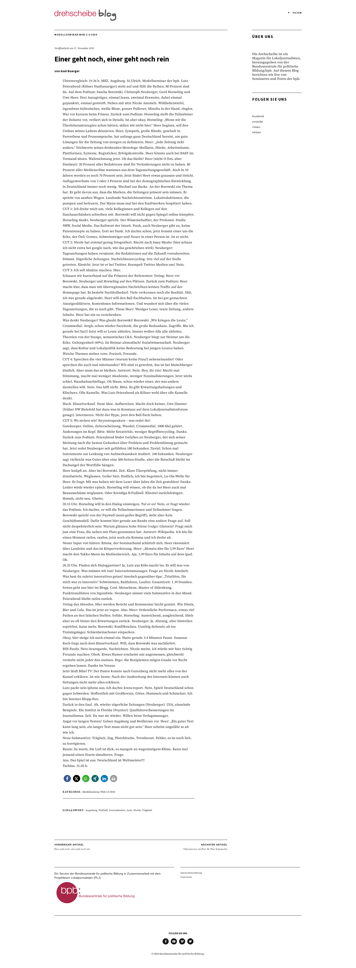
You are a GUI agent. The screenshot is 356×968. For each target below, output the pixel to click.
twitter (256, 132)
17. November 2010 (84, 48)
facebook (258, 116)
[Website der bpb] (95, 904)
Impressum (186, 877)
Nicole (137, 810)
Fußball (103, 810)
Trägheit (147, 810)
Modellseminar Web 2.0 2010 (75, 35)
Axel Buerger (70, 71)
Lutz (129, 810)
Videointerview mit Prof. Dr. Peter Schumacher (205, 846)
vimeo (256, 127)
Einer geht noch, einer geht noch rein (72, 846)
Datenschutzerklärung (191, 872)
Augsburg (91, 810)
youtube (257, 121)
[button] (67, 778)
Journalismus (117, 810)
